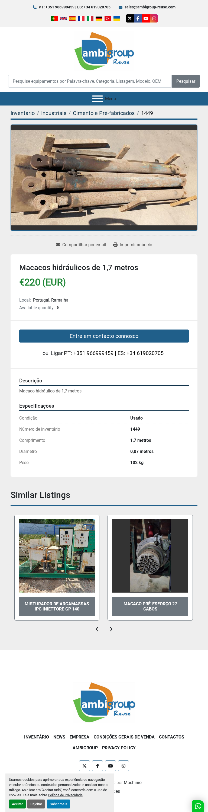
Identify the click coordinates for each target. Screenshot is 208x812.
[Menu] (97, 99)
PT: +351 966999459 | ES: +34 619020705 (74, 7)
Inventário (36, 737)
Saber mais (58, 804)
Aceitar (17, 804)
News (59, 737)
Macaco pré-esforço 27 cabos (57, 606)
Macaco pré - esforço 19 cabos (150, 606)
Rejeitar (36, 804)
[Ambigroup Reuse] (104, 701)
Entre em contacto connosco (104, 336)
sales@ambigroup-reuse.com (150, 7)
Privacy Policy (119, 747)
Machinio (133, 782)
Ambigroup (85, 747)
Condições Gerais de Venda (124, 737)
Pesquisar (185, 81)
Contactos (171, 737)
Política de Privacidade (65, 795)
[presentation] (97, 629)
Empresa (79, 737)
